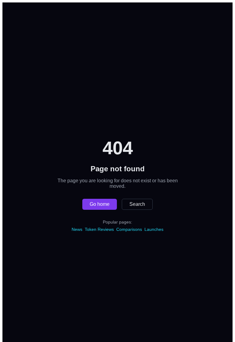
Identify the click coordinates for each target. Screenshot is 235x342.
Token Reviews (99, 229)
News (77, 229)
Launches (153, 229)
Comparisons (129, 229)
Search (137, 204)
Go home (100, 204)
